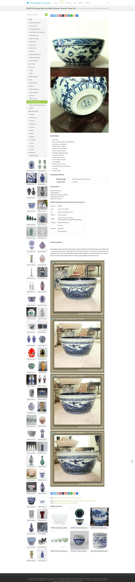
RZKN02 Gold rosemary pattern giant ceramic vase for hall (31, 291)
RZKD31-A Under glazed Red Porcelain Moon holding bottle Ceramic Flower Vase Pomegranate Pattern (42, 251)
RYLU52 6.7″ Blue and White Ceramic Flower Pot (79, 551)
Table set (32, 51)
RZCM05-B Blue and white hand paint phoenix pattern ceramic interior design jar (42, 184)
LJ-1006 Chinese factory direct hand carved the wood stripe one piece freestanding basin (42, 372)
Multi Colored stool (35, 57)
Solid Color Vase (34, 38)
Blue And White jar (34, 89)
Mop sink (32, 127)
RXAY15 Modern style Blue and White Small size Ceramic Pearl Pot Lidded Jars (31, 412)
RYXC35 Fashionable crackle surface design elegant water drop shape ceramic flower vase (42, 318)
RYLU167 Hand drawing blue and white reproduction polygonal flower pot (31, 211)
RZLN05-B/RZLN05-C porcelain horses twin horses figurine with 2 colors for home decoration (42, 547)
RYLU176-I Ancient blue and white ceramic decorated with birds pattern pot (31, 547)
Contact (87, 3)
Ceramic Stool (32, 48)
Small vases (33, 41)
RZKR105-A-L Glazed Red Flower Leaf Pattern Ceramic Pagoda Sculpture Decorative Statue (31, 278)
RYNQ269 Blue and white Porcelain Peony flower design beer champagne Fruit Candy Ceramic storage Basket (42, 480)
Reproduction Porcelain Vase (37, 32)
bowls (31, 70)
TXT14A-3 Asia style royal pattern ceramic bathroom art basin (31, 480)
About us (80, 3)
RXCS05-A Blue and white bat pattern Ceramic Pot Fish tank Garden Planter (31, 305)
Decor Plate (31, 64)
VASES (30, 19)
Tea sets (32, 149)
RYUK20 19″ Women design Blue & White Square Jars (42, 453)
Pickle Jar (32, 95)
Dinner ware (31, 67)
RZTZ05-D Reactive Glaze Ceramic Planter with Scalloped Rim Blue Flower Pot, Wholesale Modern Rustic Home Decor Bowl (79, 528)
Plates (31, 73)
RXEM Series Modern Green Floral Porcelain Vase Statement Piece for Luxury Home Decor (42, 170)
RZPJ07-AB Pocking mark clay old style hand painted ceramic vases (42, 332)
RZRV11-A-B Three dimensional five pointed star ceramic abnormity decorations (42, 211)
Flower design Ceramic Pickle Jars (31, 359)
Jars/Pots (31, 86)
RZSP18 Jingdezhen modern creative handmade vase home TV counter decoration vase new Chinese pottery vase (42, 466)
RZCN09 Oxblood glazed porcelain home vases (42, 520)
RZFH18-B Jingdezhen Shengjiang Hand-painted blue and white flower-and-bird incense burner (99, 551)
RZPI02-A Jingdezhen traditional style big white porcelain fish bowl (59, 528)
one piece (32, 121)
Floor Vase (32, 45)
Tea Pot (32, 146)
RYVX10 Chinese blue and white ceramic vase (42, 533)
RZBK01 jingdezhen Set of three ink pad (31, 426)
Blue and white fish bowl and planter (37, 106)
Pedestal (32, 114)
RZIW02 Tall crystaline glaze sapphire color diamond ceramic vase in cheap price (31, 238)
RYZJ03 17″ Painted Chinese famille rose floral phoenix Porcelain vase (42, 197)
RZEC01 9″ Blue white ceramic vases (42, 224)
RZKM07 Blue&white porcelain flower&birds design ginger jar (42, 493)
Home (55, 3)
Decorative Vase (34, 35)
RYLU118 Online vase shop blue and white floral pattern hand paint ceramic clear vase (42, 560)
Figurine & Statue (33, 76)
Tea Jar (31, 143)
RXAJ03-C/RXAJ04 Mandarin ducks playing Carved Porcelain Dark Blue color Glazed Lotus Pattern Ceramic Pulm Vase (31, 197)
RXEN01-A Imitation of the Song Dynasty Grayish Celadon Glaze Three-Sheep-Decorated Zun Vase (31, 560)
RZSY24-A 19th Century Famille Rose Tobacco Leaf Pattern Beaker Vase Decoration (31, 264)
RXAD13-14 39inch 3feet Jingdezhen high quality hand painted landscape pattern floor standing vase (42, 385)
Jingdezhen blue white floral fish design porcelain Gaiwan (42, 399)
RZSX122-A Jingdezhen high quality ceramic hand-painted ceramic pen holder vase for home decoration (31, 520)
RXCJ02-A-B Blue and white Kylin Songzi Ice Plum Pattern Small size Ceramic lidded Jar (31, 345)
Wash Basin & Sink (33, 111)
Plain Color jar (33, 98)
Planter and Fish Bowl (34, 102)
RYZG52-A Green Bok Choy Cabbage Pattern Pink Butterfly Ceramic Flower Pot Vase (31, 372)
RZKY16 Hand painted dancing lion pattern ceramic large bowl (31, 332)
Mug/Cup (32, 136)
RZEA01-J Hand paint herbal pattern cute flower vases (31, 453)
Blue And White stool (35, 54)
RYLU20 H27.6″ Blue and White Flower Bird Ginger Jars (42, 278)
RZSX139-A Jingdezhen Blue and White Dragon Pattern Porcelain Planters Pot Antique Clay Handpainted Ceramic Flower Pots (31, 399)
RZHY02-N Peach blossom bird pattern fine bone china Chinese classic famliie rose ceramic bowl (31, 493)
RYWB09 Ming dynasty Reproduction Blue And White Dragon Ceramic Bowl (75, 501)
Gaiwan (31, 133)
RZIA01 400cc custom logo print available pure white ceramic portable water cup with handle (42, 238)
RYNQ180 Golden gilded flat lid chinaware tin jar (42, 359)
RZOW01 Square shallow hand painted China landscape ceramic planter (42, 506)
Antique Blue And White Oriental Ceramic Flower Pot (67, 497)
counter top (33, 117)
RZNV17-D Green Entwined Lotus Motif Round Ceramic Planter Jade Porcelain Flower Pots (59, 551)
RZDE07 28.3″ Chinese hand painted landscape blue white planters (99, 528)
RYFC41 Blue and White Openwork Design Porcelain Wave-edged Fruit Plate (31, 251)
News (74, 3)
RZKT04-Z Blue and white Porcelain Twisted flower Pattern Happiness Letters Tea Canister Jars (42, 305)
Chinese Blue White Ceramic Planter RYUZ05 (65, 503)
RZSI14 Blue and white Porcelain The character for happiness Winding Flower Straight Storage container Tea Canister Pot (31, 170)
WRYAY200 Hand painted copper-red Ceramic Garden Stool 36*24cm (31, 184)
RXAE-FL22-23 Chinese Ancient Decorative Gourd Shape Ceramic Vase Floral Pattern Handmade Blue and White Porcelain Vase (31, 533)
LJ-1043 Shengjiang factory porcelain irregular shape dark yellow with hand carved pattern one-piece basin (42, 412)
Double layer (33, 124)
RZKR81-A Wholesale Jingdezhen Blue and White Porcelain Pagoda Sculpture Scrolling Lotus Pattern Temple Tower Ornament (42, 439)
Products (62, 3)
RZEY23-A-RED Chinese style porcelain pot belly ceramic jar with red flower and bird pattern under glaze (42, 426)
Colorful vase (33, 26)
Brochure (68, 3)
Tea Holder (32, 140)
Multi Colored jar (34, 92)
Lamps (30, 79)
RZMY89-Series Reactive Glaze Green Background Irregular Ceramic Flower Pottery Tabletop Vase (31, 224)
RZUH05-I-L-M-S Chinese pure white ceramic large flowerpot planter (31, 439)
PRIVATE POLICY (35, 155)
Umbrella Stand (32, 83)
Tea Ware (30, 130)
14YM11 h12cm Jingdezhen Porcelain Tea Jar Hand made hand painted (31, 318)
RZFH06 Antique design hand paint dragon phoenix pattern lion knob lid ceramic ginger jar (31, 466)
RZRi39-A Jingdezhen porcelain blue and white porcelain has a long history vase (31, 385)
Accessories (31, 152)
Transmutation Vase (35, 29)
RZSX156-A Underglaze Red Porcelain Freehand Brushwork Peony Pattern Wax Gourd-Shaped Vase (42, 264)
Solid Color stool (34, 60)
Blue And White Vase (35, 22)
